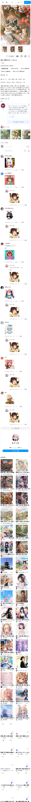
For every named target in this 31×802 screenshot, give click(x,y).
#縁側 (13, 79)
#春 (16, 79)
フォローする (15, 451)
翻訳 (1, 101)
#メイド (5, 79)
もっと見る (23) (15, 428)
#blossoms (19, 82)
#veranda (3, 82)
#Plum (13, 82)
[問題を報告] (18, 170)
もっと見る (12, 116)
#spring (9, 82)
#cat (24, 79)
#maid (20, 79)
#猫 (9, 79)
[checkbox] (5, 150)
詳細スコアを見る (19, 122)
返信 (23, 170)
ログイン (27, 2)
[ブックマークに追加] (21, 56)
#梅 (1, 79)
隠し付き (8, 150)
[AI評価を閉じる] (29, 105)
